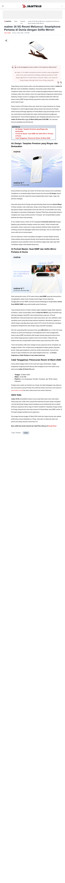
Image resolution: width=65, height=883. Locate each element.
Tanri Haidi (7, 33)
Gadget (26, 433)
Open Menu (3, 6)
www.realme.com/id (17, 390)
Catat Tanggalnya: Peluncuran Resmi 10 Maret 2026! (32, 138)
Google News (52, 426)
